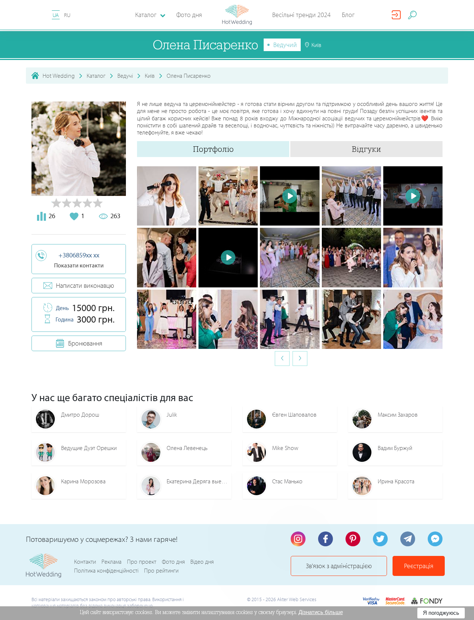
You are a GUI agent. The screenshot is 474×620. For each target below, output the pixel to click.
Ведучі (125, 75)
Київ (150, 75)
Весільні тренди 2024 (301, 14)
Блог (348, 14)
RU (67, 15)
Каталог (96, 75)
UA (56, 15)
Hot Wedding (59, 75)
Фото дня (189, 14)
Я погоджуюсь (441, 613)
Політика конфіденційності (106, 570)
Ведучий (285, 44)
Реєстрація (418, 565)
